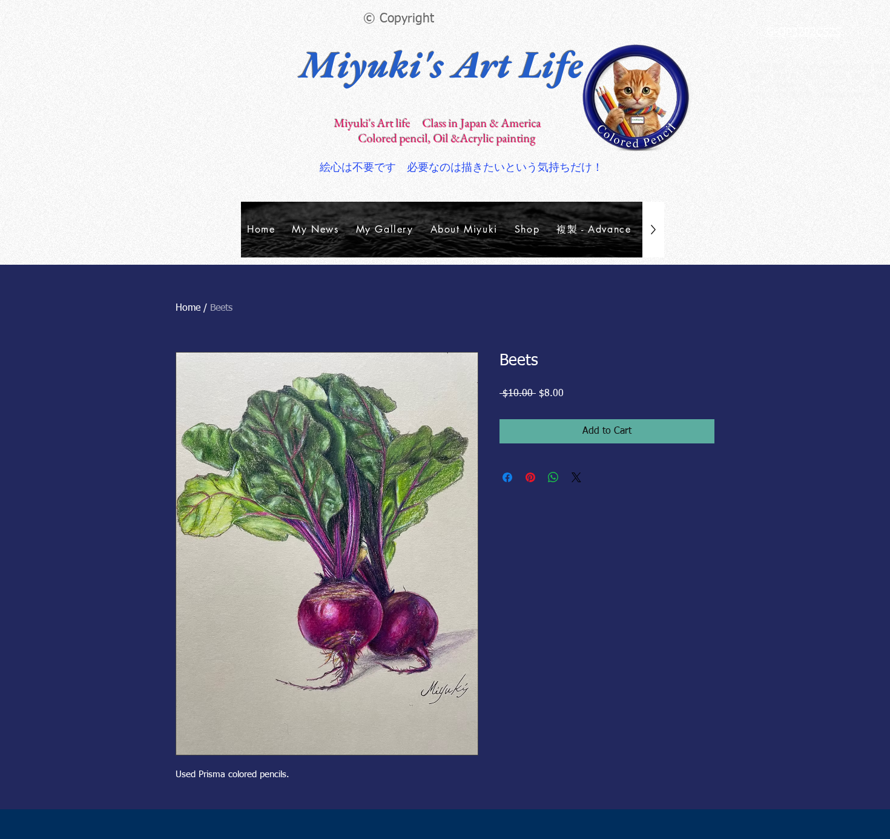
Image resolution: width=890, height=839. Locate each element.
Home (188, 308)
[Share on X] (576, 477)
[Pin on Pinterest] (530, 477)
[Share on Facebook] (507, 477)
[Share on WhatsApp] (553, 477)
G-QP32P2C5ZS (803, 32)
